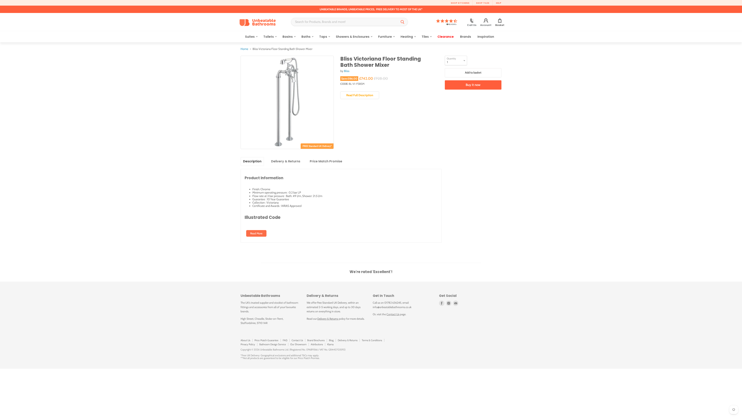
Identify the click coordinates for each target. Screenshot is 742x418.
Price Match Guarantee (266, 340)
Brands (465, 37)
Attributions (317, 344)
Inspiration (485, 37)
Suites (250, 37)
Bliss (346, 71)
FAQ (285, 340)
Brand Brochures (316, 340)
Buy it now (473, 85)
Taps (323, 37)
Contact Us (392, 314)
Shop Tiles (482, 3)
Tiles (426, 37)
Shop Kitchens (460, 3)
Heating (407, 37)
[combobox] (344, 22)
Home (244, 49)
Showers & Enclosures (353, 37)
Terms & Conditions (372, 340)
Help (498, 3)
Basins (288, 37)
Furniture (385, 37)
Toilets (269, 37)
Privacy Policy (248, 344)
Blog (331, 340)
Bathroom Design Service (272, 344)
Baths (306, 37)
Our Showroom (298, 344)
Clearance (445, 37)
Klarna (330, 344)
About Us (245, 340)
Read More (256, 233)
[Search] (402, 22)
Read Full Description (359, 95)
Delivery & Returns (327, 318)
